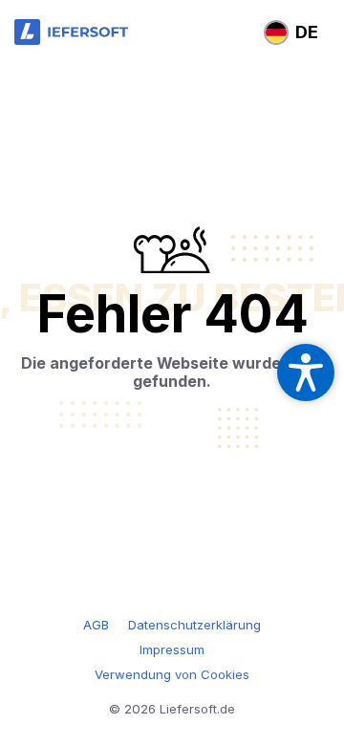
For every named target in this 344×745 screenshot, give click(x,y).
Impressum (172, 649)
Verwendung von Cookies (172, 674)
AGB (96, 624)
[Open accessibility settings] (305, 372)
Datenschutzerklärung (194, 624)
